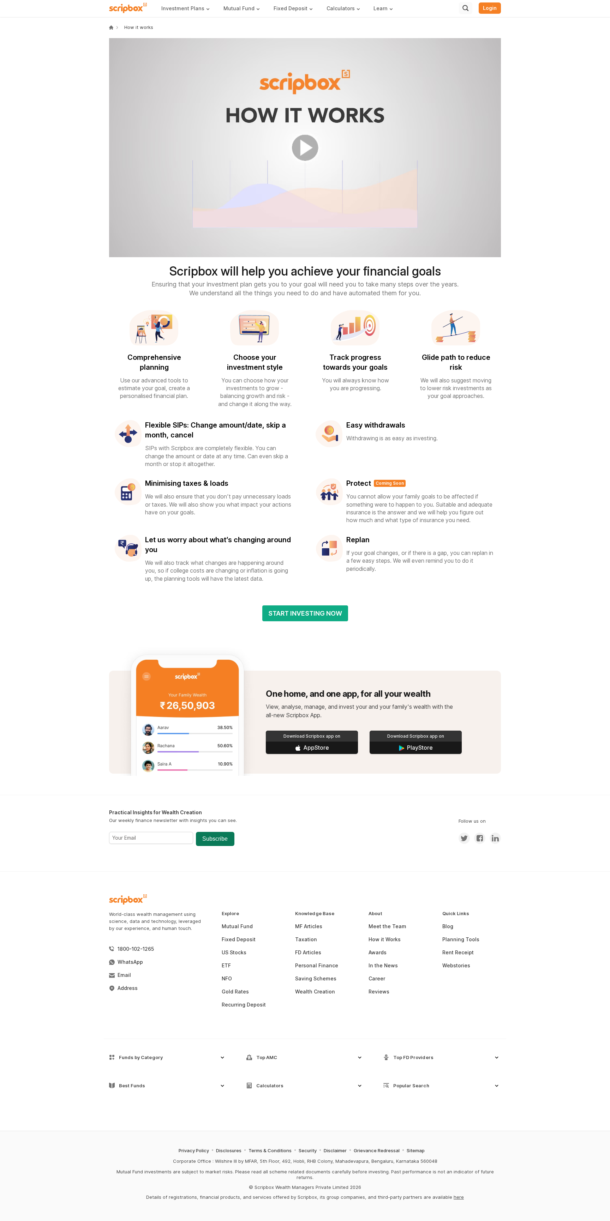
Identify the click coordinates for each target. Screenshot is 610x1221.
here (459, 1197)
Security (308, 1150)
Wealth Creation (315, 992)
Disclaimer (335, 1150)
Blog (447, 926)
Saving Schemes (315, 978)
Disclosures (228, 1150)
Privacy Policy (194, 1150)
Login (490, 8)
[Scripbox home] (128, 8)
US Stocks (234, 952)
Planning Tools (460, 939)
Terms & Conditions (270, 1150)
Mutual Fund (237, 926)
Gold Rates (235, 992)
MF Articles (308, 926)
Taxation (306, 939)
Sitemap (416, 1150)
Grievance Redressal (377, 1150)
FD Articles (308, 952)
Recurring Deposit (244, 1005)
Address (128, 988)
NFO (227, 978)
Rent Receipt (458, 952)
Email (124, 975)
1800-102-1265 (136, 949)
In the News (383, 965)
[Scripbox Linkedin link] (493, 838)
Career (377, 978)
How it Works (385, 939)
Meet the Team (387, 926)
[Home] (111, 27)
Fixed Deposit (239, 939)
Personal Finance (316, 965)
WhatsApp (130, 962)
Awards (378, 952)
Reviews (379, 992)
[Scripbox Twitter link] (464, 838)
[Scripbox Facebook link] (477, 838)
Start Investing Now (305, 613)
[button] (188, 8)
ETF (226, 965)
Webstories (456, 965)
